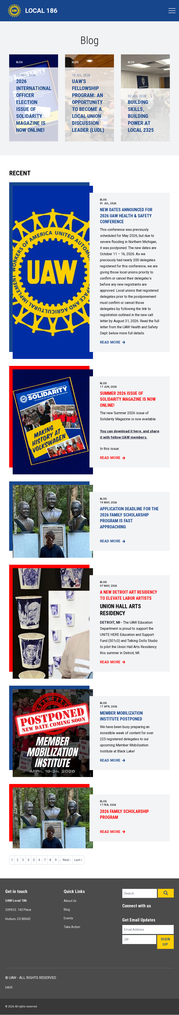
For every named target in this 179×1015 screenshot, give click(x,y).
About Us (70, 901)
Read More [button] (112, 342)
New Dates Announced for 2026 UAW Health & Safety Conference (126, 215)
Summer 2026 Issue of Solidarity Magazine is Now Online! (128, 399)
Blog (103, 199)
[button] (166, 893)
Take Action (72, 927)
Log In (8, 986)
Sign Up (165, 941)
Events (68, 918)
